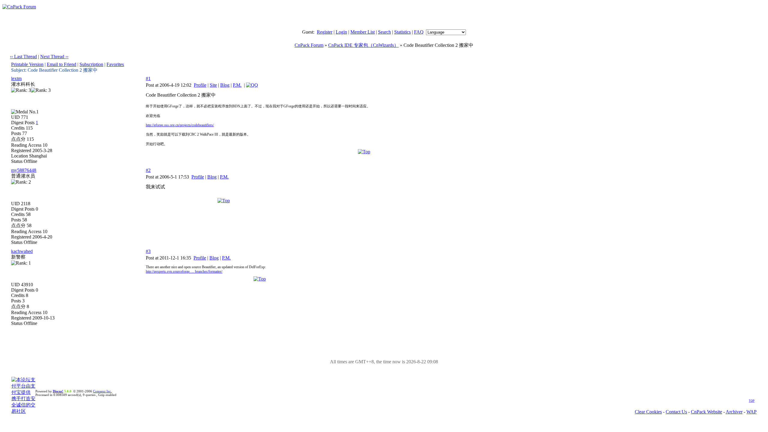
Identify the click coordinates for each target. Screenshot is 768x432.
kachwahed (22, 251)
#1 (148, 78)
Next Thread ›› (54, 56)
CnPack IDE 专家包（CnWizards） (363, 45)
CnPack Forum (309, 45)
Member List (362, 31)
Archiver (734, 411)
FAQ (419, 31)
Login (341, 31)
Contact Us (676, 411)
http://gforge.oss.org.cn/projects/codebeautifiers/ (180, 125)
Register (324, 31)
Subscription (91, 64)
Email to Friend (61, 64)
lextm (16, 78)
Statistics (402, 31)
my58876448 (23, 170)
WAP (751, 411)
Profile (200, 85)
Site (213, 85)
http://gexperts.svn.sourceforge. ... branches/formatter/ (184, 271)
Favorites (115, 64)
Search (384, 31)
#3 (148, 251)
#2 (148, 170)
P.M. (237, 85)
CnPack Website (706, 411)
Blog (225, 85)
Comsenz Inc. (102, 391)
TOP (751, 400)
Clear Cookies (648, 411)
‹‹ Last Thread (23, 56)
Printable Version (27, 64)
